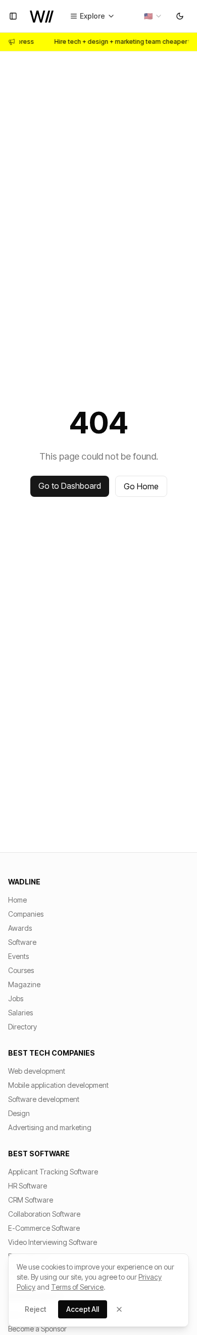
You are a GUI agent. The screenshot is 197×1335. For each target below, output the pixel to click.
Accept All (82, 1309)
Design (19, 1113)
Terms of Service (77, 1287)
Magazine (24, 984)
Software (22, 942)
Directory (22, 1026)
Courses (21, 970)
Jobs (15, 998)
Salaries (20, 1012)
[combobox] (153, 16)
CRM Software (30, 1200)
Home (17, 900)
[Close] (119, 1309)
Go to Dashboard (69, 486)
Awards (20, 928)
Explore (92, 16)
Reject (35, 1309)
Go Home (141, 486)
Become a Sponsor (37, 1328)
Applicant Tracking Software (53, 1171)
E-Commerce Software (44, 1228)
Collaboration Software (44, 1214)
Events (18, 956)
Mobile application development (58, 1085)
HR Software (27, 1185)
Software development (43, 1099)
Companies (25, 914)
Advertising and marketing (49, 1127)
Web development (36, 1071)
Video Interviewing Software (52, 1242)
